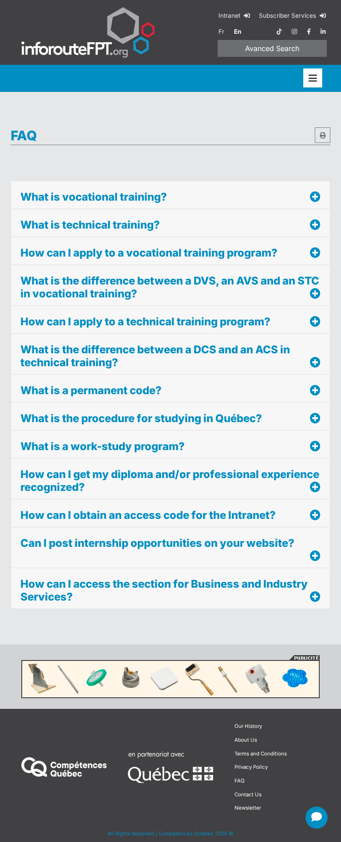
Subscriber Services (288, 15)
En (237, 31)
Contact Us (248, 794)
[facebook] (309, 31)
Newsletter (247, 808)
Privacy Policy (251, 767)
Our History (248, 726)
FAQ (239, 781)
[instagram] (294, 31)
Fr (221, 31)
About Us (245, 740)
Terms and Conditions (260, 754)
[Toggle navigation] (312, 78)
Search (272, 48)
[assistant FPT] (316, 817)
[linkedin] (323, 31)
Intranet (230, 15)
